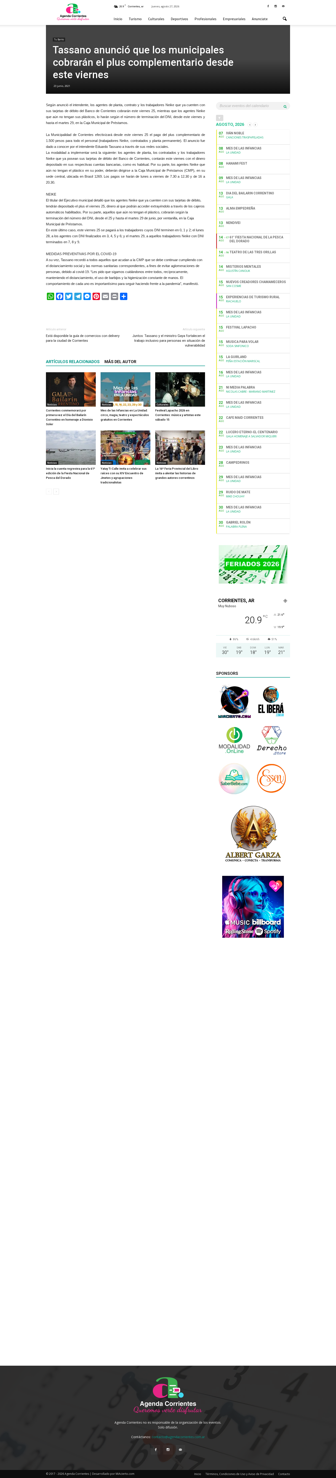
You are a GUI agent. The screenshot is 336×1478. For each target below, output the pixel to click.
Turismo (135, 19)
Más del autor (120, 361)
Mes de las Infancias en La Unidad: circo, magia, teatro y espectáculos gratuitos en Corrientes (125, 415)
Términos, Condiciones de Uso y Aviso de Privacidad (239, 1474)
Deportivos (179, 19)
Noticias (52, 404)
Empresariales (234, 19)
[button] (284, 19)
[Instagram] (275, 6)
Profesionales (205, 19)
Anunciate (260, 19)
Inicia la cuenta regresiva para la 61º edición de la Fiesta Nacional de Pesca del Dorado (70, 473)
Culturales (156, 19)
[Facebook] (268, 6)
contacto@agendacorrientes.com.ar (178, 1437)
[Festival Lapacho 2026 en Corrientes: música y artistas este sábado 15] (180, 389)
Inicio (118, 19)
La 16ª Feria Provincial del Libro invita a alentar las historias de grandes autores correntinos (176, 473)
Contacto (284, 1474)
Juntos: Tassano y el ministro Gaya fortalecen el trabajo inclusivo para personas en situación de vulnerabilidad (168, 340)
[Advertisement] (125, 312)
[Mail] (283, 6)
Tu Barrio (59, 39)
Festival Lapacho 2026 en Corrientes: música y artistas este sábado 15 (178, 415)
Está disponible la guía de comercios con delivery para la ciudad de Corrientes (83, 338)
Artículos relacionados (73, 361)
